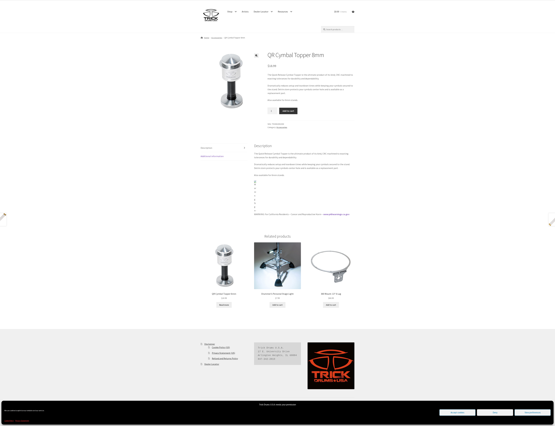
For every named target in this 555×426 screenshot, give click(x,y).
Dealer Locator (261, 11)
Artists (245, 11)
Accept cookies (457, 412)
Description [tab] (206, 147)
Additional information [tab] (212, 156)
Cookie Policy (9, 421)
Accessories (216, 37)
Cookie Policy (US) (221, 347)
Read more (224, 305)
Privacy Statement (22, 421)
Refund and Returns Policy (225, 358)
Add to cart (288, 110)
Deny (495, 412)
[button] (256, 55)
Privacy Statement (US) (223, 353)
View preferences (533, 412)
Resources (283, 11)
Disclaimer (209, 344)
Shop (229, 11)
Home (206, 37)
